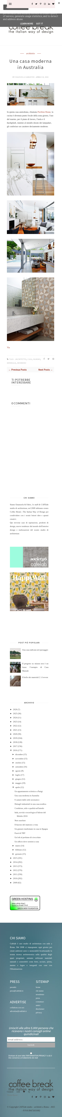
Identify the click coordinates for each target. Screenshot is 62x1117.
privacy (39, 1012)
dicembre (19, 754)
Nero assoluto (20, 820)
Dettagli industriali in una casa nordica (30, 804)
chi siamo (40, 991)
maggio (18, 783)
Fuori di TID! (20, 833)
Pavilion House (44, 112)
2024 (15, 718)
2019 (15, 738)
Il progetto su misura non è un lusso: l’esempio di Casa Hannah (35, 667)
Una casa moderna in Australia (27, 796)
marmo (36, 359)
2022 (15, 726)
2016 (15, 750)
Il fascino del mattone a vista (26, 825)
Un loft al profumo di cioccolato (28, 837)
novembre (19, 759)
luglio (17, 775)
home (38, 987)
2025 (15, 714)
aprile (17, 787)
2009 (15, 883)
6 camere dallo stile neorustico (27, 800)
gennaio (18, 854)
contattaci (40, 1002)
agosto (18, 771)
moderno (21, 363)
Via (8, 347)
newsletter (40, 994)
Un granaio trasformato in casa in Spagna (31, 829)
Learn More (26, 23)
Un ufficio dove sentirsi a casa (27, 842)
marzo (17, 846)
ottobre (18, 763)
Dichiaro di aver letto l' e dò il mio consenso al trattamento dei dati (30, 1057)
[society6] (29, 567)
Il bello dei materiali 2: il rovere (35, 677)
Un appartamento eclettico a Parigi (29, 791)
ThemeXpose (12, 1095)
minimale (11, 363)
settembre (19, 767)
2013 (15, 866)
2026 (15, 709)
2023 (15, 722)
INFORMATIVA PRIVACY (36, 1056)
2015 (15, 858)
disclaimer (40, 1009)
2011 (15, 874)
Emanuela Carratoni (25, 77)
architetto (30, 53)
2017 (15, 746)
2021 (15, 730)
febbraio (18, 850)
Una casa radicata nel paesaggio (35, 650)
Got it (39, 23)
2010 (15, 878)
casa (30, 359)
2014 (15, 862)
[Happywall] (29, 610)
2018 (15, 742)
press (38, 998)
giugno (18, 779)
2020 (15, 734)
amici (38, 1005)
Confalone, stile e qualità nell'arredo (29, 808)
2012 (15, 870)
